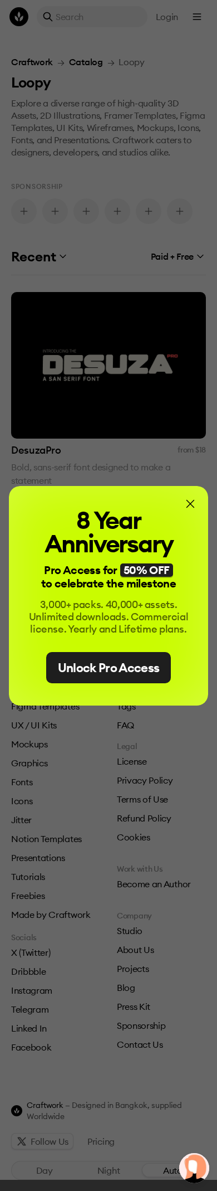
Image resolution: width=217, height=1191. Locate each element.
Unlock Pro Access (109, 667)
